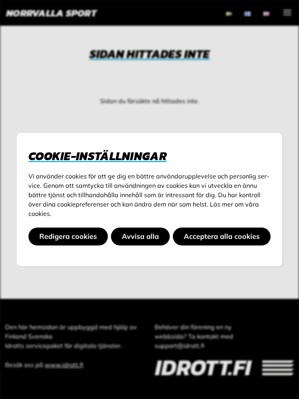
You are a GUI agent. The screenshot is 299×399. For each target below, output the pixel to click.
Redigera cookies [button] (68, 236)
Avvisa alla (140, 236)
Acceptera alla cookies (222, 236)
